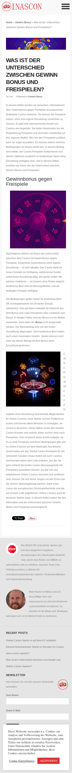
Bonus (38, 322)
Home (9, 22)
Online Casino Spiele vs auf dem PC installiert (31, 640)
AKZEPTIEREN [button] (48, 760)
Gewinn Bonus (23, 22)
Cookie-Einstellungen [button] (21, 761)
